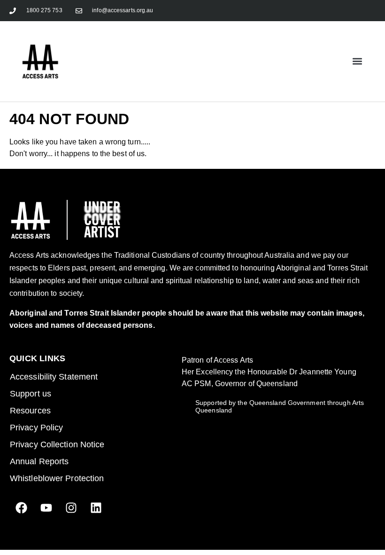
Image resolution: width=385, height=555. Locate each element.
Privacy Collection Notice (57, 444)
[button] (357, 61)
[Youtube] (46, 508)
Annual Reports (39, 461)
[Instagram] (71, 508)
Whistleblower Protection (57, 478)
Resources (30, 410)
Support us (30, 393)
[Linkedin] (96, 508)
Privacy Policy (36, 427)
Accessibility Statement (54, 376)
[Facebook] (21, 508)
